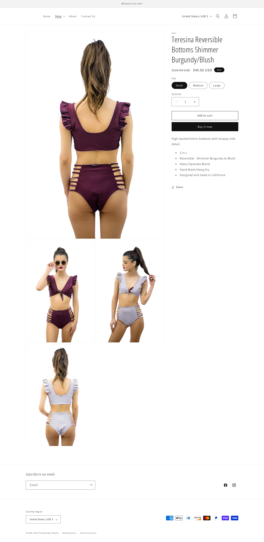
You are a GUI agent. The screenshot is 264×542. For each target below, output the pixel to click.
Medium (198, 85)
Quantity (176, 94)
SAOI (36, 533)
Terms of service (88, 533)
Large (217, 85)
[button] (60, 16)
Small (179, 85)
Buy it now (205, 126)
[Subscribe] (91, 484)
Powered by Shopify (49, 533)
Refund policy (69, 533)
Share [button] (179, 187)
